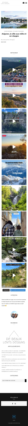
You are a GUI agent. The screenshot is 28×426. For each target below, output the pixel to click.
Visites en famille (8, 31)
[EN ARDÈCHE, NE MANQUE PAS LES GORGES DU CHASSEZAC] (14, 121)
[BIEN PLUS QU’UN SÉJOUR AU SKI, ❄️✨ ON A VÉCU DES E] (14, 172)
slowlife (6, 26)
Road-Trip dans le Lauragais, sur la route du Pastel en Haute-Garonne (14, 359)
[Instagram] (15, 404)
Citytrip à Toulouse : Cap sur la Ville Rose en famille (14, 355)
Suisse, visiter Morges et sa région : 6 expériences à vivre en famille (11, 370)
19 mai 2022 (22, 26)
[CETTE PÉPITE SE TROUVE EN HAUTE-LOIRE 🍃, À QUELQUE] (14, 275)
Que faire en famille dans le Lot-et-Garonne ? (14, 363)
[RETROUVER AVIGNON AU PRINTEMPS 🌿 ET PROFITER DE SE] (14, 223)
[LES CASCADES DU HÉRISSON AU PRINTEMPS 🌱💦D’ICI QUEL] (14, 198)
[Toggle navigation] (26, 3)
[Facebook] (12, 404)
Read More (3, 42)
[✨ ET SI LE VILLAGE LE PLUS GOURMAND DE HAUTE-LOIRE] (14, 69)
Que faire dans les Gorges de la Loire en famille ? (12, 366)
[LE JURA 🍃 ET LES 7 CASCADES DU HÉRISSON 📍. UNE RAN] (14, 249)
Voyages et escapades (18, 31)
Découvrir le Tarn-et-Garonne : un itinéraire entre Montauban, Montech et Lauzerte (13, 351)
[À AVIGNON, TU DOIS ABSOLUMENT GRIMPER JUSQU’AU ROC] (14, 146)
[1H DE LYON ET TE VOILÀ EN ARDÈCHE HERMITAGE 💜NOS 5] (14, 95)
